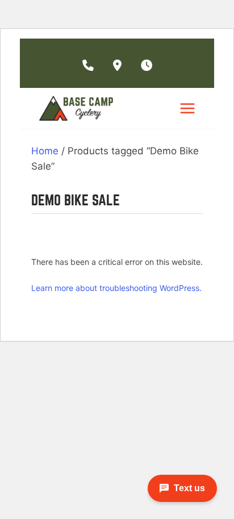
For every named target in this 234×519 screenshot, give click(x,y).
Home (44, 151)
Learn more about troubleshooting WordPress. (116, 288)
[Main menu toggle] (187, 108)
